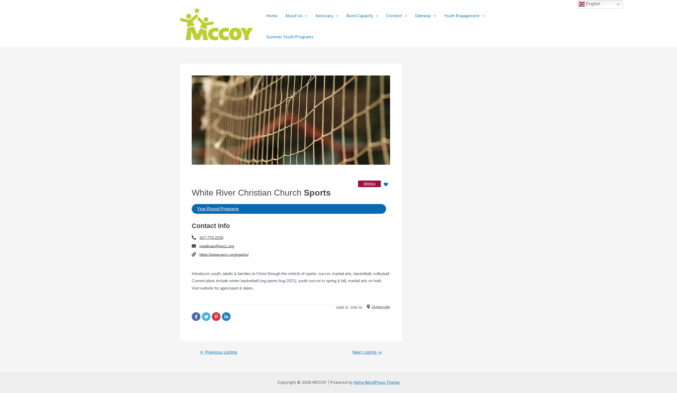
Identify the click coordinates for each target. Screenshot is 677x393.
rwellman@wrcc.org (216, 246)
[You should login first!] (386, 184)
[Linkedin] (226, 316)
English (592, 4)
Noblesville (380, 307)
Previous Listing (218, 352)
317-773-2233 (211, 237)
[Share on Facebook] (196, 316)
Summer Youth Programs (289, 36)
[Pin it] (216, 316)
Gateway (423, 15)
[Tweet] (206, 316)
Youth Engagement (461, 15)
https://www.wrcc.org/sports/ (224, 254)
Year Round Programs (218, 209)
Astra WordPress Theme (377, 382)
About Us (294, 15)
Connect (394, 15)
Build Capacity (359, 15)
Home (271, 15)
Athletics (369, 184)
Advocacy (324, 15)
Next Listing (367, 352)
